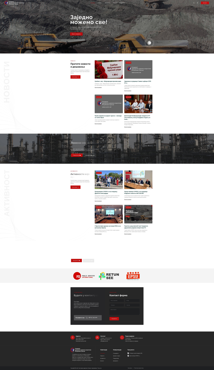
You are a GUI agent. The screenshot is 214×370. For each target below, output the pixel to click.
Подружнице (116, 358)
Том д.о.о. (99, 368)
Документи (107, 2)
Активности (122, 2)
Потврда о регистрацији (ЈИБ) (135, 353)
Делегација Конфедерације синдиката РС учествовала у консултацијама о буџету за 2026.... (137, 117)
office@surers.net (104, 341)
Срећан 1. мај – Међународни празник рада (108, 81)
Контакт (102, 360)
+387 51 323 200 (92, 317)
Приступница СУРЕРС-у (134, 355)
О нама (99, 2)
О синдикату (116, 353)
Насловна (93, 2)
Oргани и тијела (116, 355)
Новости (115, 2)
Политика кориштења (139, 368)
